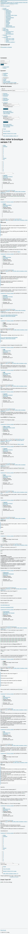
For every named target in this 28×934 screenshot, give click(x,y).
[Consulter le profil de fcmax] (7, 476)
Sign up (4, 68)
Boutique (5, 35)
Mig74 (4, 204)
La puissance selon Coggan (11, 15)
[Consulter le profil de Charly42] (8, 176)
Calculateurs (8, 32)
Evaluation (8, 19)
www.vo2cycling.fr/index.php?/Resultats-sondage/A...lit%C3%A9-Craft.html (9, 315)
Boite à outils (6, 30)
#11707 (8, 820)
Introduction (8, 10)
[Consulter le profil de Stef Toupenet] (8, 612)
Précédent (5, 146)
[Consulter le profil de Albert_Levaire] (9, 427)
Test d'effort (8, 14)
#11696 (16, 761)
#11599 (16, 543)
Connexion (6, 108)
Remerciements (9, 25)
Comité (7, 40)
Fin (3, 159)
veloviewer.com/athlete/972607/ (7, 607)
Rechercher (5, 95)
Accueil (4, 8)
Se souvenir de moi (9, 106)
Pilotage (7, 21)
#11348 (8, 408)
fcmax (4, 474)
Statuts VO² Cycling (10, 39)
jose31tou (5, 295)
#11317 (8, 190)
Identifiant (5, 103)
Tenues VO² (8, 36)
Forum (4, 28)
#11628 (8, 667)
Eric (4, 696)
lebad (4, 256)
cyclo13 (4, 74)
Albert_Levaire (6, 426)
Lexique (7, 24)
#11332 (8, 309)
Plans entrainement (9, 33)
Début (4, 145)
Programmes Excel (9, 31)
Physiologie (8, 12)
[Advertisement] (9, 52)
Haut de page (3, 930)
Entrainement (6, 9)
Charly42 (5, 175)
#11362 (16, 439)
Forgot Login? (6, 66)
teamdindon (5, 73)
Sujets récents (6, 94)
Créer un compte (6, 113)
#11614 (8, 626)
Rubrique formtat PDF (10, 26)
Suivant (4, 158)
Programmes (8, 16)
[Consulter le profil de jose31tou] (8, 296)
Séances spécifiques (10, 17)
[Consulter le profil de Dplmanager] (8, 573)
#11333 (8, 328)
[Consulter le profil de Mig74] (7, 205)
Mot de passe (6, 105)
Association (5, 37)
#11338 (8, 384)
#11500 (8, 463)
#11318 (16, 218)
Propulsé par (12, 876)
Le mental (8, 23)
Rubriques (5, 93)
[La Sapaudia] (6, 47)
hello (4, 349)
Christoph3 (5, 75)
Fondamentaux (9, 11)
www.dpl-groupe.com (5, 605)
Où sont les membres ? (10, 42)
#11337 (8, 362)
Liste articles (5, 29)
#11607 (8, 587)
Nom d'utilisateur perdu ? (8, 112)
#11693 (8, 744)
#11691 (8, 708)
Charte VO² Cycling (10, 38)
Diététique (8, 22)
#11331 (8, 269)
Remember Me (4, 63)
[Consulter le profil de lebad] (7, 257)
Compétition (8, 18)
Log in (2, 64)
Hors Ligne (5, 177)
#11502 (8, 517)
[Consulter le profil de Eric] (6, 697)
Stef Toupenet (6, 611)
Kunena (16, 876)
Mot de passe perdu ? (7, 111)
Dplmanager (6, 572)
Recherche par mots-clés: (7, 90)
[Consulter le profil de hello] (7, 350)
